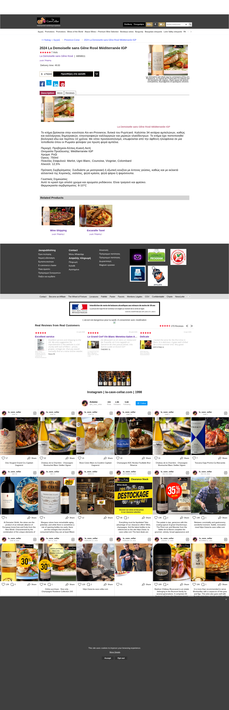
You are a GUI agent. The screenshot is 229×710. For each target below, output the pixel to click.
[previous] (188, 31)
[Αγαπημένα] (96, 74)
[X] (49, 82)
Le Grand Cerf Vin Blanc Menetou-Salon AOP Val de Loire (119, 336)
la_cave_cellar (14, 412)
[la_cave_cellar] (4, 413)
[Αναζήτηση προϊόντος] (190, 24)
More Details (115, 652)
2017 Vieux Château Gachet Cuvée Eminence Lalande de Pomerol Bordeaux (41, 354)
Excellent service (44, 336)
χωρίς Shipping (45, 60)
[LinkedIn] (55, 84)
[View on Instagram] (34, 413)
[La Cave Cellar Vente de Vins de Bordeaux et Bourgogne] (57, 20)
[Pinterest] (62, 84)
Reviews (69, 93)
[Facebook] (42, 84)
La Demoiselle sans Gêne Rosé (56, 56)
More (60, 93)
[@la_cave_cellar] (84, 403)
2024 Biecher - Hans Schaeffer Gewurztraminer (145, 353)
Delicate (144, 336)
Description (47, 93)
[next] (191, 31)
